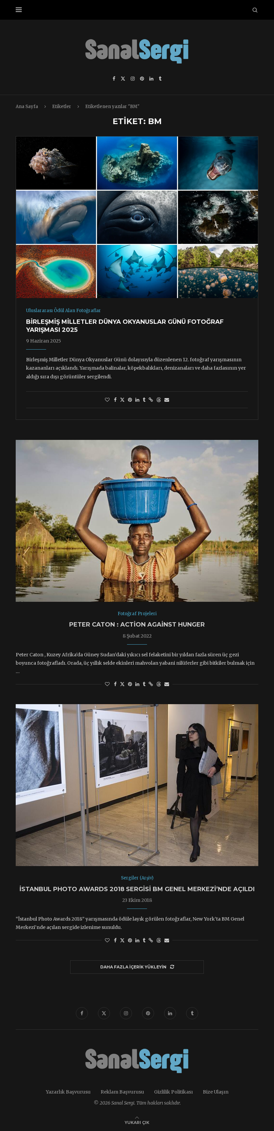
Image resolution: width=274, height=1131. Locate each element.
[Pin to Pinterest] (130, 400)
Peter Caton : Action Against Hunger (137, 624)
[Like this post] (107, 400)
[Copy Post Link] (151, 400)
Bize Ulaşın (216, 1092)
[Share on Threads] (158, 400)
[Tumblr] (160, 78)
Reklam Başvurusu (122, 1092)
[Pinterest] (142, 78)
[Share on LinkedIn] (137, 400)
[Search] (255, 10)
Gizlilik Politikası (173, 1092)
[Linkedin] (151, 78)
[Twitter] (123, 78)
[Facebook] (114, 78)
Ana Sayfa (27, 106)
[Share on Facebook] (115, 400)
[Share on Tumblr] (144, 400)
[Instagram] (133, 78)
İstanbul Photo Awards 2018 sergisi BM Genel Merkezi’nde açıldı (137, 889)
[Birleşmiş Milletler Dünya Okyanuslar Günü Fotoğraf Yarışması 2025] (137, 217)
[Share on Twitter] (122, 400)
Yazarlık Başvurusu (68, 1092)
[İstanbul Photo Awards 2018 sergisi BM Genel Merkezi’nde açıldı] (137, 785)
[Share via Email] (166, 400)
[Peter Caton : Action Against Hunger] (137, 521)
